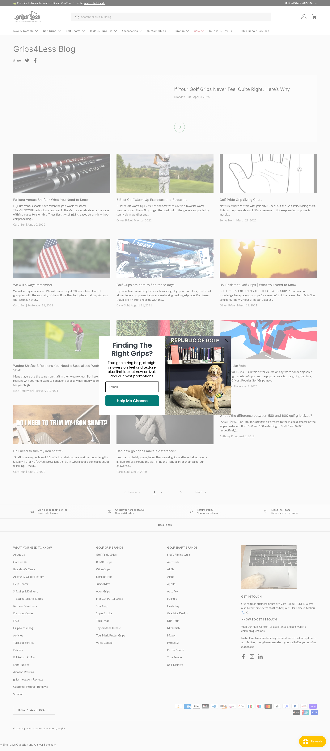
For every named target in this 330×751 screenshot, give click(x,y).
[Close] (226, 340)
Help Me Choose (132, 400)
